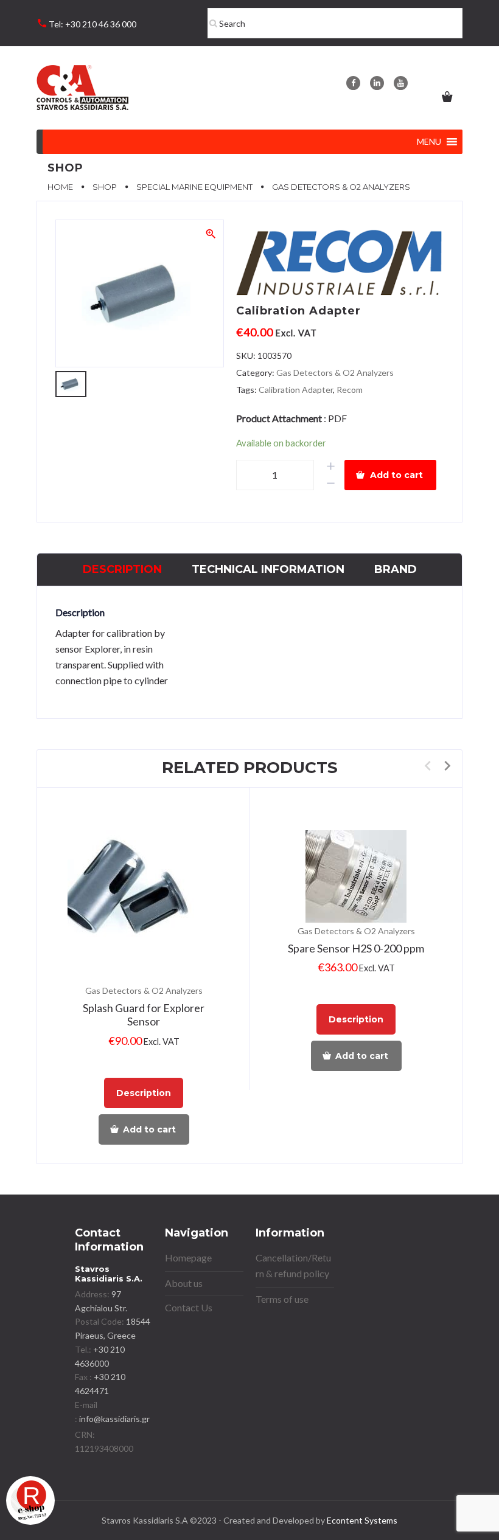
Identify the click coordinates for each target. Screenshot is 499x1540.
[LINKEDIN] (377, 83)
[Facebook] (353, 83)
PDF (337, 418)
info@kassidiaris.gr (114, 1418)
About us (184, 1283)
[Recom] (339, 266)
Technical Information (268, 569)
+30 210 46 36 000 (100, 24)
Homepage (188, 1257)
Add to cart (396, 475)
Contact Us (188, 1307)
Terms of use (282, 1299)
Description (122, 569)
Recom (350, 389)
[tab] (122, 569)
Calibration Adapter (296, 389)
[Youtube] (401, 83)
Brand (395, 569)
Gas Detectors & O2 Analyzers (335, 372)
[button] (429, 142)
